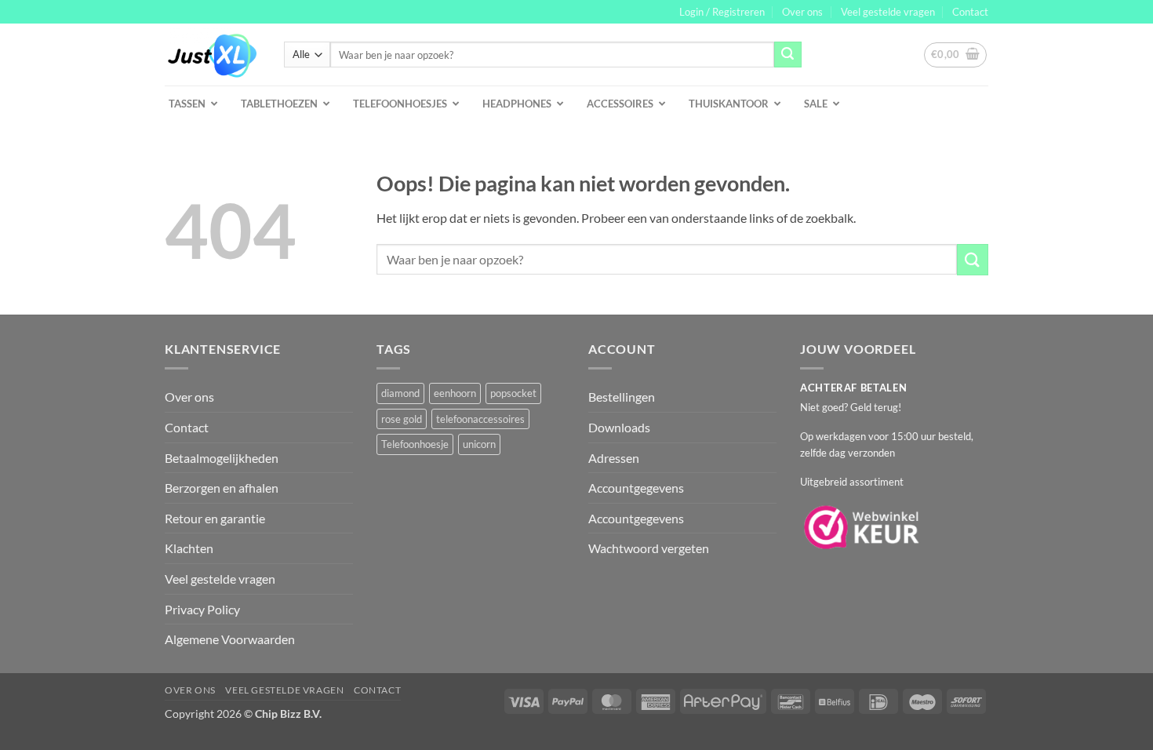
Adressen (613, 457)
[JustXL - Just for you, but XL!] (212, 55)
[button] (722, 12)
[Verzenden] (787, 55)
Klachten (189, 548)
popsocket (513, 393)
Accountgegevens (636, 487)
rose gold (401, 419)
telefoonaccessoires (480, 419)
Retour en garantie (215, 518)
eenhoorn (455, 393)
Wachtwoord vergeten (648, 548)
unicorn (479, 444)
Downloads (619, 427)
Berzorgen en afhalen (221, 487)
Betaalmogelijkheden (221, 457)
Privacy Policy (202, 609)
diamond (400, 393)
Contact (970, 11)
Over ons (802, 11)
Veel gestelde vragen (888, 11)
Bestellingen (621, 396)
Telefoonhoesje (415, 444)
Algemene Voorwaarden (230, 639)
